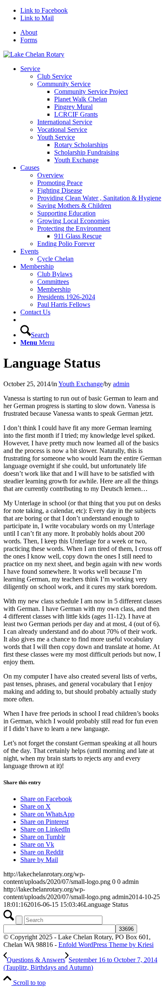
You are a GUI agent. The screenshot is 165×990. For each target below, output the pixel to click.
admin (121, 383)
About (28, 32)
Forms (28, 40)
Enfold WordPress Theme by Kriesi (106, 944)
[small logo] (33, 54)
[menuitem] (91, 32)
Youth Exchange (80, 383)
